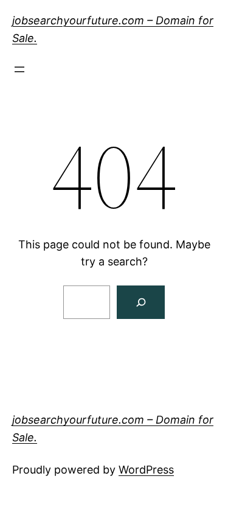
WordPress (146, 469)
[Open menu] (19, 69)
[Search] (141, 302)
